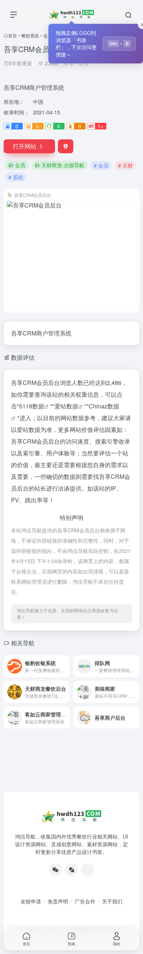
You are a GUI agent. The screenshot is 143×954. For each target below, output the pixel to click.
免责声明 (58, 901)
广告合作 (85, 901)
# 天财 (125, 165)
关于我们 (112, 901)
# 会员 (101, 165)
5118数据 (31, 406)
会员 (47, 35)
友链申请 (31, 901)
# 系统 (15, 177)
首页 (12, 35)
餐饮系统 (30, 35)
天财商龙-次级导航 (62, 165)
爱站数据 (66, 406)
